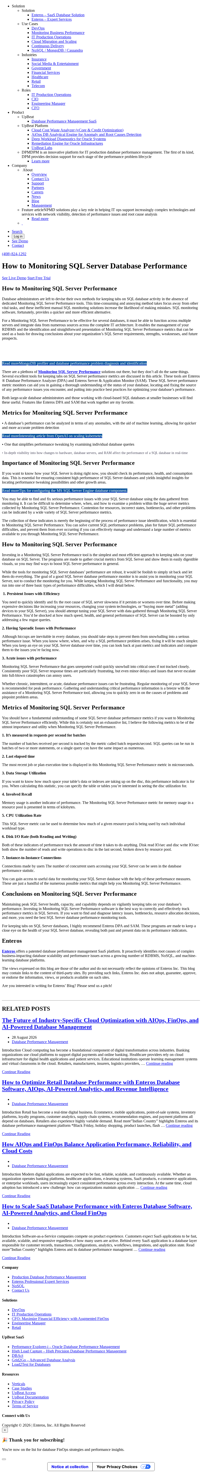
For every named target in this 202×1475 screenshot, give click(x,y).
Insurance (39, 59)
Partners (38, 188)
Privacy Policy (23, 1401)
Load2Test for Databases (31, 1364)
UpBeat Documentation (30, 1397)
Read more (40, 219)
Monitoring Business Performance (58, 33)
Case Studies (22, 1388)
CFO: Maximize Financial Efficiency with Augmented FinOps (60, 1319)
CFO (35, 108)
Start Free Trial (38, 278)
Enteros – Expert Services (52, 19)
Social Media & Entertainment (55, 64)
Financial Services (46, 72)
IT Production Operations (51, 37)
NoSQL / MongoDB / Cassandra (57, 50)
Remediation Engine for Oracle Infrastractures (67, 143)
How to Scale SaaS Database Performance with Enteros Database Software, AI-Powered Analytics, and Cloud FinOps (97, 1209)
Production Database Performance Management (49, 1277)
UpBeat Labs (42, 148)
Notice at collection (69, 1466)
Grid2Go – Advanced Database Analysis (43, 1360)
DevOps (38, 28)
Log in (18, 236)
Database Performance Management (40, 1042)
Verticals (18, 1384)
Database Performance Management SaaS (64, 121)
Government (41, 68)
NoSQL (18, 1286)
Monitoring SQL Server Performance (69, 372)
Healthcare (40, 77)
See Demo (20, 241)
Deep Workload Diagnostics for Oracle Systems (69, 139)
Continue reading (159, 1063)
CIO (35, 99)
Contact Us (40, 179)
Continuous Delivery (48, 46)
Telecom (38, 86)
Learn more (41, 161)
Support (38, 183)
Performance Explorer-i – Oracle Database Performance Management (66, 1347)
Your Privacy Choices (117, 1466)
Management (42, 205)
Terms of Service (25, 1406)
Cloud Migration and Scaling (54, 41)
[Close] (4, 1459)
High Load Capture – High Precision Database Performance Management (69, 1351)
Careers (37, 192)
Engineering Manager (48, 103)
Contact (18, 245)
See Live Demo (14, 278)
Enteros (9, 951)
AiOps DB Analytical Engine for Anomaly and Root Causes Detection (86, 134)
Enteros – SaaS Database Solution (58, 15)
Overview (39, 174)
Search (17, 231)
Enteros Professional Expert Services (40, 1281)
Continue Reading (16, 1072)
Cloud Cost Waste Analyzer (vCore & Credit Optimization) (77, 130)
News (36, 196)
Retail (36, 81)
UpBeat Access (24, 1393)
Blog (35, 201)
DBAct (17, 1355)
